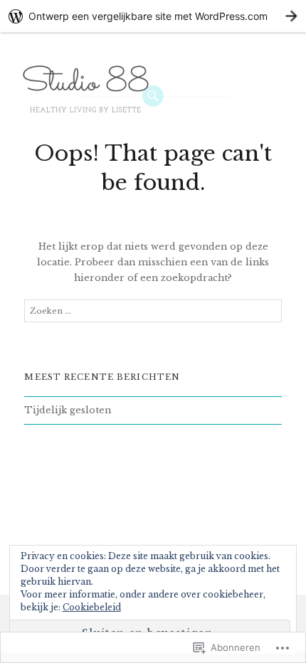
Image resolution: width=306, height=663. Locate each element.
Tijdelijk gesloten (67, 410)
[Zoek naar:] (152, 311)
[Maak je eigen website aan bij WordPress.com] (153, 16)
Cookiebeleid (92, 607)
